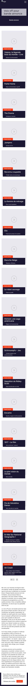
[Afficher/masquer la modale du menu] (25, 2)
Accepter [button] (19, 681)
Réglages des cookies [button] (9, 681)
